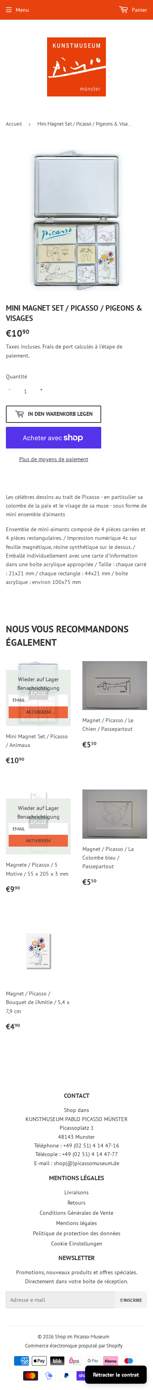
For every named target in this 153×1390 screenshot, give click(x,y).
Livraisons (76, 1192)
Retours (76, 1202)
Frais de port (57, 346)
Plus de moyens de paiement (53, 459)
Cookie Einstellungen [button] (76, 1243)
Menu (22, 9)
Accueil (14, 123)
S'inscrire (131, 1300)
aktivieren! (38, 712)
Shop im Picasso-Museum (82, 1336)
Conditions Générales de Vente (76, 1212)
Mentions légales (76, 1223)
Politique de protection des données (76, 1233)
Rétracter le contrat (116, 1374)
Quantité (16, 376)
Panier (138, 9)
